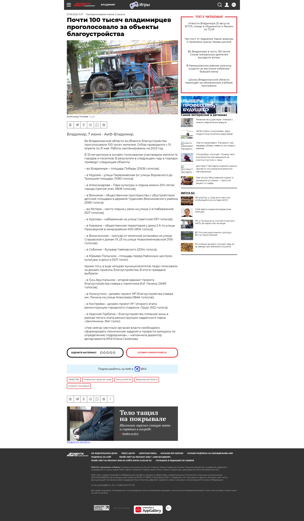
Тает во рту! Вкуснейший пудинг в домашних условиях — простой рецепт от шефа (214, 180)
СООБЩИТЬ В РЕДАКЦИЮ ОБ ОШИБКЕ (175, 460)
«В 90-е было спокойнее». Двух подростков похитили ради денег (214, 132)
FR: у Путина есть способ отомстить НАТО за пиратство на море (215, 222)
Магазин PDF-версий (172, 453)
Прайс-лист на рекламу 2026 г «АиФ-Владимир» (145, 457)
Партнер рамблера (121, 508)
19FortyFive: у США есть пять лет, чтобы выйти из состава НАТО (213, 198)
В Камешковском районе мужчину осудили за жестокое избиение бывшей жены (209, 68)
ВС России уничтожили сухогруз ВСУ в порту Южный (213, 233)
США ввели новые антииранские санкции (213, 210)
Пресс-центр (128, 453)
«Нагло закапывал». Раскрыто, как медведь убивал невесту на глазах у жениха (215, 145)
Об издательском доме (104, 453)
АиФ (92, 116)
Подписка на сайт (101, 457)
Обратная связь (148, 453)
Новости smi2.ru (78, 442)
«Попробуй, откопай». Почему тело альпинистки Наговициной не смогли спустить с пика (215, 157)
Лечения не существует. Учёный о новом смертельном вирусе (214, 121)
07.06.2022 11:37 (75, 14)
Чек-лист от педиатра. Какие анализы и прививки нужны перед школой (209, 40)
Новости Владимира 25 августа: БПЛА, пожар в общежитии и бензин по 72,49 (209, 26)
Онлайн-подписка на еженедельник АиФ (210, 453)
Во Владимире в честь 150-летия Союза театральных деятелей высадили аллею (209, 54)
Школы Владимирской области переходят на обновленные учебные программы (209, 82)
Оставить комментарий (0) (152, 352)
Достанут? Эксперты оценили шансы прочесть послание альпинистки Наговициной (216, 169)
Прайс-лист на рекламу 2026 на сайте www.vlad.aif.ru (121, 460)
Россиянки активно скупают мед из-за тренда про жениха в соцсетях (215, 245)
